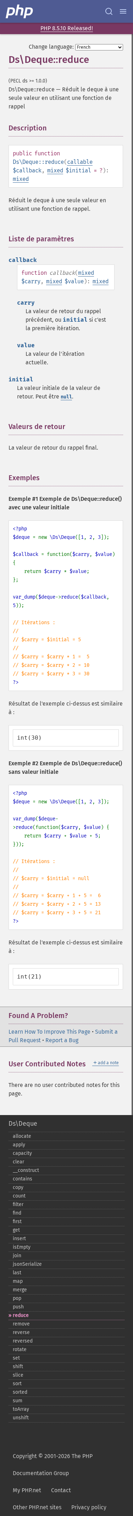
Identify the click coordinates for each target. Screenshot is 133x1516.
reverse (21, 1332)
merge (20, 1290)
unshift (21, 1418)
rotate (20, 1349)
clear (18, 1162)
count (19, 1196)
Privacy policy (88, 1507)
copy (18, 1187)
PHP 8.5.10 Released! (66, 28)
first (17, 1221)
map (18, 1281)
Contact (61, 1490)
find (17, 1213)
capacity (22, 1153)
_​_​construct (26, 1170)
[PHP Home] (20, 11)
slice (18, 1375)
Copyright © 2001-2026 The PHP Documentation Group (53, 1465)
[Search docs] (109, 11)
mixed (55, 170)
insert (19, 1239)
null (66, 397)
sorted (20, 1392)
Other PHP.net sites (37, 1507)
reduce (21, 1315)
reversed (23, 1341)
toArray (21, 1409)
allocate (22, 1136)
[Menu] (123, 11)
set (16, 1358)
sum (17, 1401)
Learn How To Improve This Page (49, 1031)
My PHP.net (27, 1490)
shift (18, 1367)
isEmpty (22, 1247)
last (17, 1273)
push (18, 1307)
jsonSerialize (27, 1264)
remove (21, 1324)
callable (80, 162)
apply (19, 1145)
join (17, 1256)
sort (17, 1384)
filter (18, 1204)
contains (22, 1179)
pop (17, 1298)
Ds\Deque (23, 1123)
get (16, 1230)
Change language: (51, 46)
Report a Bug (61, 1040)
